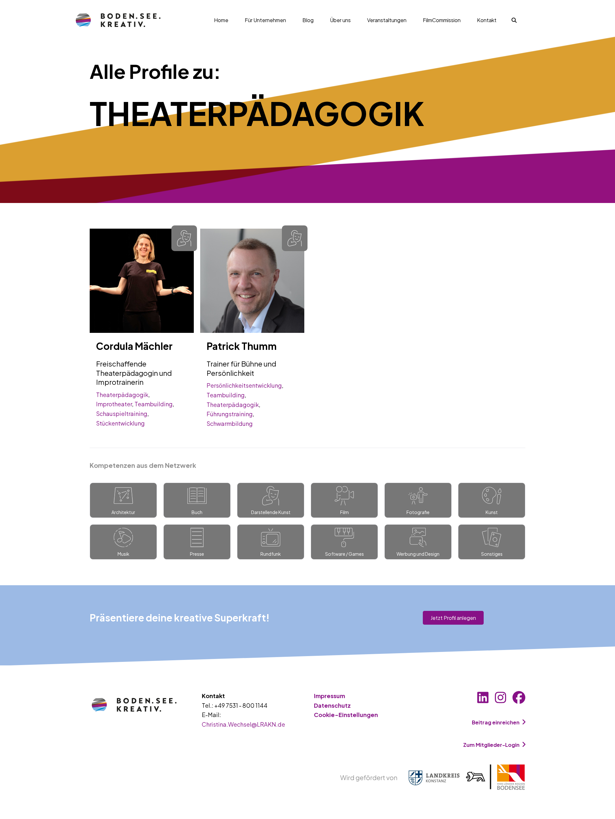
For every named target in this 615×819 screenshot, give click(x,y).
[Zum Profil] (142, 279)
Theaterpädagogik (122, 394)
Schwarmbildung (230, 423)
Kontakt (486, 20)
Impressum (329, 695)
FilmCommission (442, 20)
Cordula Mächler (134, 346)
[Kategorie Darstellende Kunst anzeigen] (184, 238)
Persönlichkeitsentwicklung (244, 385)
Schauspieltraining (121, 413)
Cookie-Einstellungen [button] (346, 714)
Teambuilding (154, 404)
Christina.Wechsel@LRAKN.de (243, 724)
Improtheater (114, 404)
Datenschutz (332, 705)
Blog (308, 20)
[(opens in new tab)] (432, 776)
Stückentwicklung (120, 423)
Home (221, 20)
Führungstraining (230, 414)
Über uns (340, 20)
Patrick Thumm (242, 346)
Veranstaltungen (386, 20)
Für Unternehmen (265, 20)
